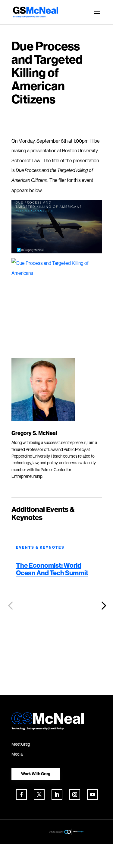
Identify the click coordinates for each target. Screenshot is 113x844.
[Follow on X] (39, 794)
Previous (11, 606)
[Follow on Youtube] (92, 794)
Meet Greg (20, 744)
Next (102, 606)
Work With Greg (35, 773)
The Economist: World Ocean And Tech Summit (52, 569)
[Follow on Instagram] (74, 794)
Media (17, 754)
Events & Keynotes (40, 547)
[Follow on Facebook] (21, 794)
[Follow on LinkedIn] (57, 794)
